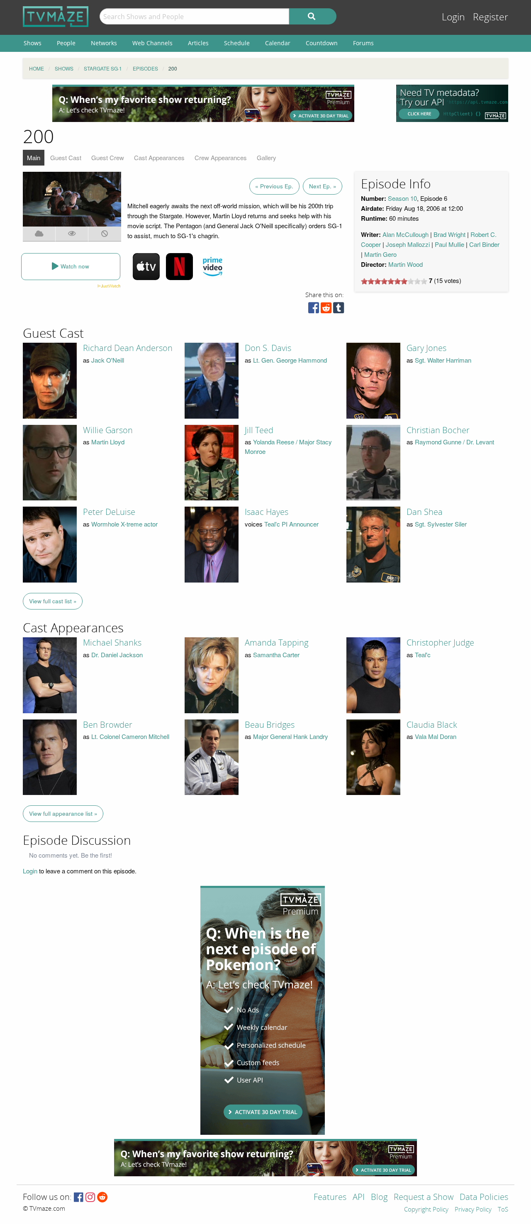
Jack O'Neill (107, 360)
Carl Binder (484, 244)
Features (330, 1197)
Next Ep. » (322, 186)
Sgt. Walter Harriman (443, 360)
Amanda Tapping (276, 643)
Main (33, 157)
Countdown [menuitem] (322, 43)
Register (490, 17)
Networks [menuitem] (104, 43)
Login (453, 17)
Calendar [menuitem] (277, 43)
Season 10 (402, 198)
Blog (379, 1197)
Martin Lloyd (107, 441)
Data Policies (484, 1197)
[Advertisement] (203, 103)
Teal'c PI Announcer (291, 523)
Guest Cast (65, 157)
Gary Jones (426, 348)
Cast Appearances (159, 157)
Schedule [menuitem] (237, 43)
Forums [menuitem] (363, 43)
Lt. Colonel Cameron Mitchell (130, 736)
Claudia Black (432, 725)
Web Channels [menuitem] (152, 43)
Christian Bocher (438, 430)
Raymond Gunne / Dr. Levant (454, 441)
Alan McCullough (405, 234)
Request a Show (423, 1197)
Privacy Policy (473, 1210)
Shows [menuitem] (32, 43)
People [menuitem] (66, 43)
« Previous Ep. (274, 186)
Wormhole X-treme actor (124, 523)
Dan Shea (425, 512)
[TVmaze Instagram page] (90, 1197)
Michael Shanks (112, 643)
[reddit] (326, 309)
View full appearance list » (63, 813)
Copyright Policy (426, 1210)
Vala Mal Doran (435, 736)
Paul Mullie (449, 244)
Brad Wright (449, 234)
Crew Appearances (221, 157)
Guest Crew (107, 157)
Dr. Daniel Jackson (117, 654)
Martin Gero (380, 254)
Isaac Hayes (266, 512)
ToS (503, 1210)
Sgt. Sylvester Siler (441, 523)
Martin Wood (405, 264)
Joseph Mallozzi (408, 244)
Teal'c (423, 654)
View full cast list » (53, 601)
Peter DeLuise (109, 512)
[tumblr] (338, 309)
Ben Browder (107, 725)
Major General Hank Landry (290, 736)
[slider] (394, 281)
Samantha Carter (276, 654)
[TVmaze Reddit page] (102, 1197)
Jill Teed (259, 430)
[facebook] (313, 309)
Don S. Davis (268, 348)
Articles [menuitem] (198, 43)
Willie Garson (108, 430)
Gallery (266, 157)
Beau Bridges (270, 725)
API (359, 1197)
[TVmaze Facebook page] (78, 1197)
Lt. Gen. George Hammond (290, 360)
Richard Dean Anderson (128, 348)
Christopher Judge (440, 643)
